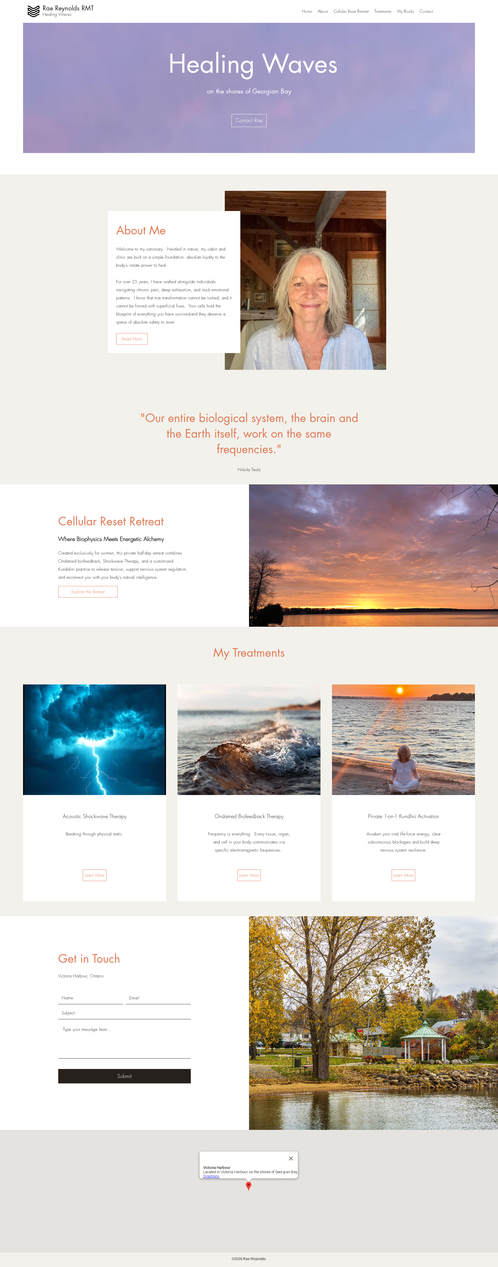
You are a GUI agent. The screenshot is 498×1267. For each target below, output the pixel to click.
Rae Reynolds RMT (68, 8)
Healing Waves (57, 14)
